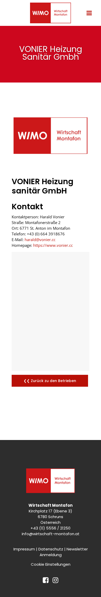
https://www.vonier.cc (53, 245)
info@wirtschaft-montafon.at (51, 533)
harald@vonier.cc (40, 239)
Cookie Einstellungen (50, 564)
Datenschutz (50, 549)
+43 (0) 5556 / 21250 (50, 528)
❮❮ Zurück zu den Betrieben (50, 380)
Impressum (24, 549)
